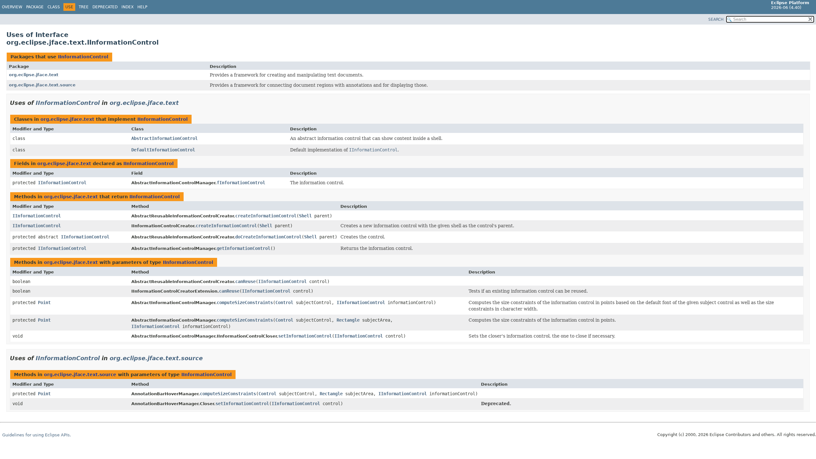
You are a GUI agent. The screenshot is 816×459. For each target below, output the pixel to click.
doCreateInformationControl (268, 236)
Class (53, 7)
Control (284, 302)
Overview (12, 7)
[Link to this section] (183, 102)
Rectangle (348, 320)
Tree (84, 7)
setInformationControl (305, 336)
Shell (305, 215)
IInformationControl (83, 56)
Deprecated (105, 7)
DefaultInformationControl (163, 149)
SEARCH (716, 19)
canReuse (245, 281)
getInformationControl (243, 248)
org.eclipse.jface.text (33, 74)
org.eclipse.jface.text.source (42, 85)
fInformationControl (241, 182)
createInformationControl (265, 215)
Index (127, 7)
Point (44, 302)
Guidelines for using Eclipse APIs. (36, 435)
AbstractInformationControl (164, 138)
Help (142, 7)
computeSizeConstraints (245, 302)
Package (35, 7)
